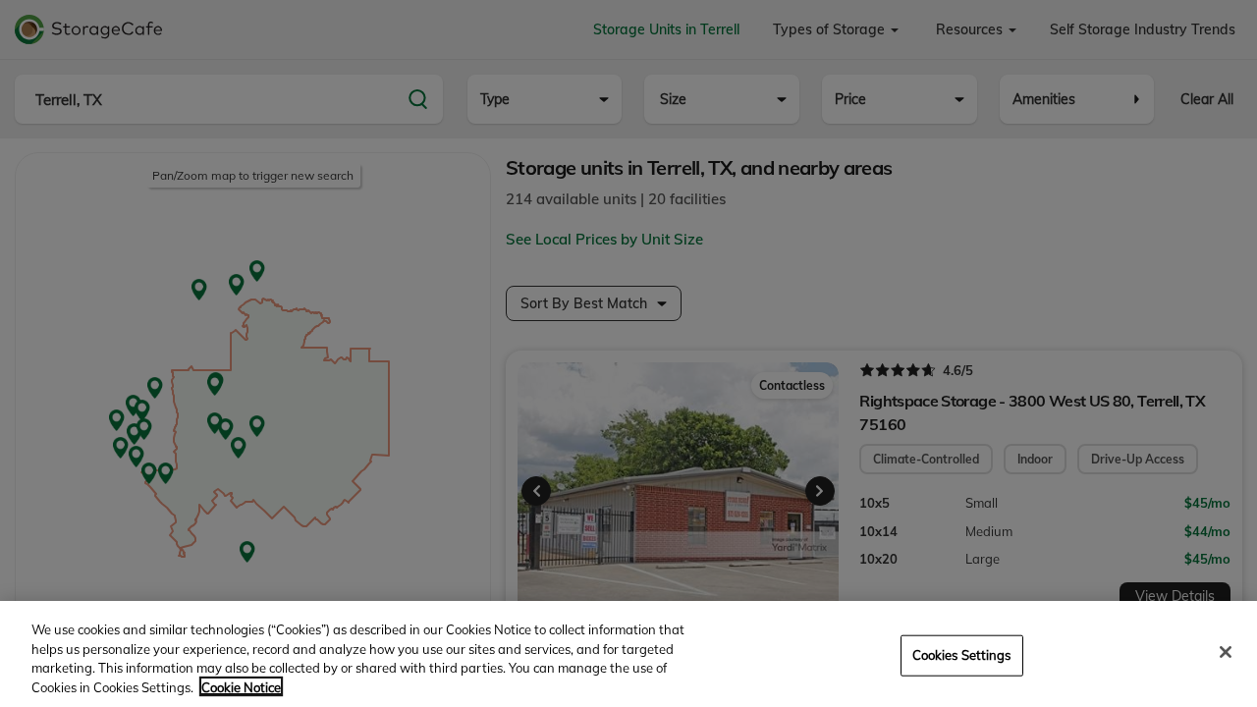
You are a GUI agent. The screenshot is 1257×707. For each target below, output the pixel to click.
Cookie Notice (241, 686)
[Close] (1225, 652)
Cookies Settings (961, 655)
